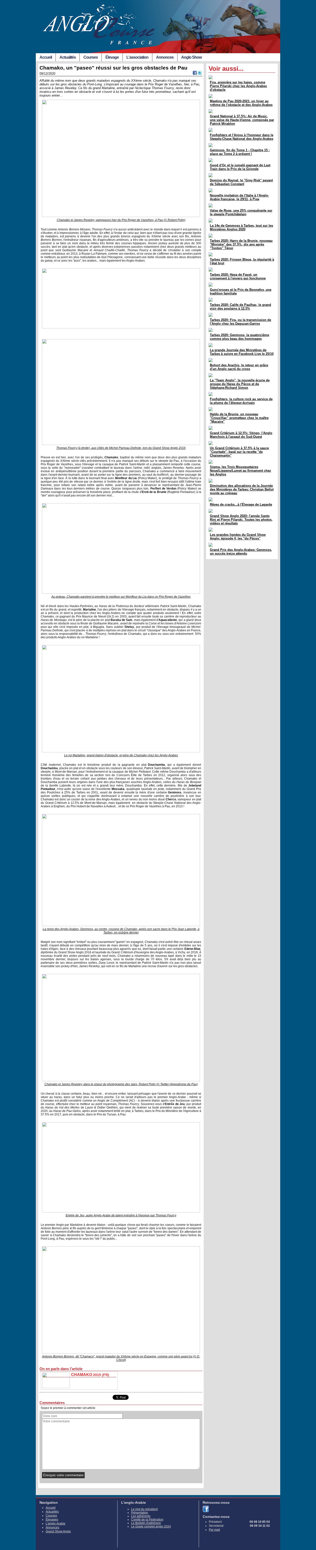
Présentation (139, 1512)
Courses (90, 57)
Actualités (67, 57)
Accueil (46, 57)
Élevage (112, 57)
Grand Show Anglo (58, 1531)
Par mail (214, 1529)
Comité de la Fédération (147, 1519)
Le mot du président (144, 1509)
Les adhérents (140, 1516)
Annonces (165, 57)
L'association (137, 57)
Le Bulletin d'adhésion (146, 1523)
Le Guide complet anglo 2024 (151, 1526)
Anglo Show (191, 57)
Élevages (52, 1519)
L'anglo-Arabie (55, 1523)
